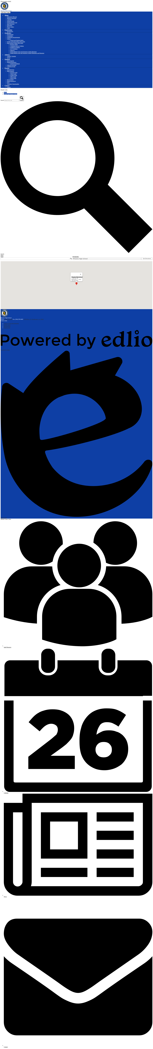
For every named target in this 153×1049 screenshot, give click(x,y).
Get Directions (147, 258)
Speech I (12, 50)
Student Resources (11, 62)
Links (8, 28)
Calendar (9, 19)
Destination (76, 256)
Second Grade (13, 72)
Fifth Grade (13, 77)
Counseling (10, 36)
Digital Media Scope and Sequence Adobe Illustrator (23, 51)
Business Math (14, 44)
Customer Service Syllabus (17, 46)
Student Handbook (15, 63)
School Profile (10, 21)
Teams (8, 57)
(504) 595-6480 (8, 319)
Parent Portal (10, 79)
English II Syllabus (15, 47)
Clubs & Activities (11, 65)
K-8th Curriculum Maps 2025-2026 (16, 41)
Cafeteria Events (11, 66)
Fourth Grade (13, 75)
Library (9, 39)
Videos (9, 87)
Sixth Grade (13, 78)
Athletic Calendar (11, 56)
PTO (8, 82)
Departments (10, 34)
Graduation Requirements (13, 37)
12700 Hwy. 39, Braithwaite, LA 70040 (33, 319)
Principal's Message (12, 17)
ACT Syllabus (13, 49)
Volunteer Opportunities (13, 84)
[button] (6, 15)
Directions (9, 25)
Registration (10, 31)
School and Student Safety (17, 40)
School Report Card (12, 22)
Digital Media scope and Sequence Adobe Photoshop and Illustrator (27, 53)
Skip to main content (6, 1)
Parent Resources (11, 81)
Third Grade (13, 74)
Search (2, 100)
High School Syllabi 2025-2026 (15, 43)
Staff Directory (11, 24)
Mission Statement (11, 18)
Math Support (10, 71)
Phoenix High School (76, 276)
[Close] (80, 274)
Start (2, 256)
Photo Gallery (10, 27)
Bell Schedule (10, 61)
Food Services (10, 69)
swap (71, 258)
